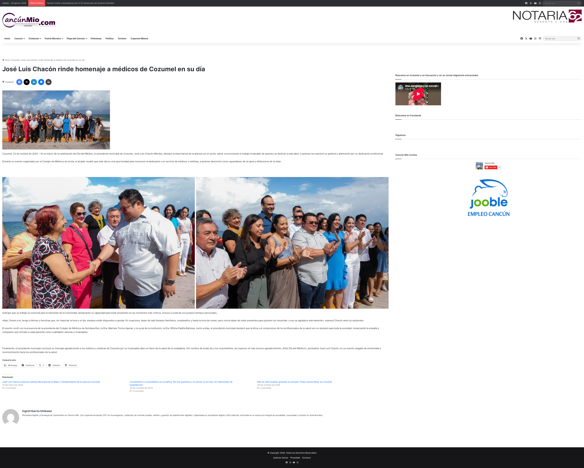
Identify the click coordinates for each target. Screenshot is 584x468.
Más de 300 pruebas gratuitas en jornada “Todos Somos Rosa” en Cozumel (294, 381)
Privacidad (295, 457)
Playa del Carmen (76, 38)
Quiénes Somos (280, 457)
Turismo (122, 38)
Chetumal (34, 38)
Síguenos (400, 135)
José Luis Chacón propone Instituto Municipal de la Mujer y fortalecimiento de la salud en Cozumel (51, 381)
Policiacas (96, 38)
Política (109, 38)
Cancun (18, 38)
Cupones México (139, 38)
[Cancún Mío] (29, 20)
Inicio (7, 38)
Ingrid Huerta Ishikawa (37, 411)
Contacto (306, 457)
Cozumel (15, 60)
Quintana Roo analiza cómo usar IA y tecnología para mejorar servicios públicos (84, 3)
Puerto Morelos (53, 38)
